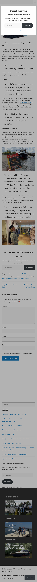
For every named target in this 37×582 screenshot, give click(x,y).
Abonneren (27, 25)
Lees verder (18, 31)
